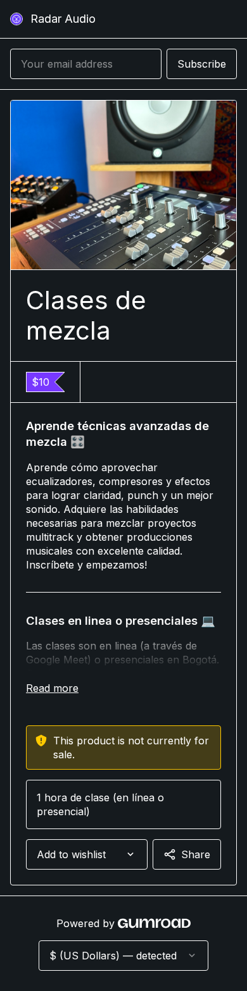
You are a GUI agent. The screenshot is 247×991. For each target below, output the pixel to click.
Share (195, 854)
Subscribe (201, 64)
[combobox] (87, 854)
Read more (52, 688)
